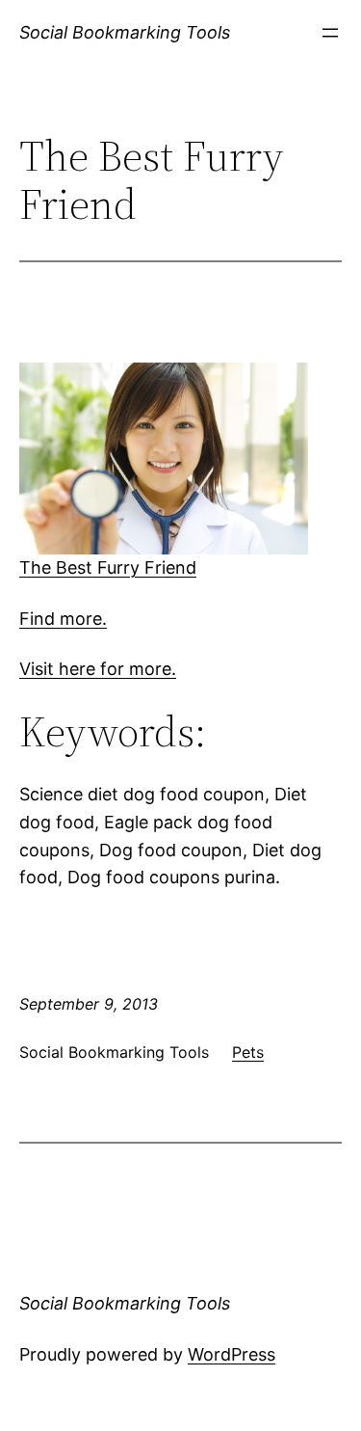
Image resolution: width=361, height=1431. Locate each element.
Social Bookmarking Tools (124, 32)
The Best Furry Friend (107, 567)
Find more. (63, 618)
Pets (248, 1052)
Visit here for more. (97, 669)
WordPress (231, 1354)
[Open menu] (330, 32)
